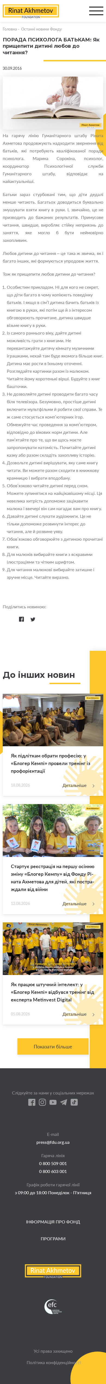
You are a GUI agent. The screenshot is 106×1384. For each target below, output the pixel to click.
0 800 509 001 (53, 1163)
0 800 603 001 (53, 1171)
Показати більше (53, 1046)
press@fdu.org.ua (53, 1142)
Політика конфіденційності (54, 1362)
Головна (10, 29)
